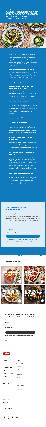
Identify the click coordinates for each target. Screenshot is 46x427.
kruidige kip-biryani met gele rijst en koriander (19, 130)
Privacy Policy (27, 241)
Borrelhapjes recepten (20, 385)
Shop (5, 380)
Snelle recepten (18, 382)
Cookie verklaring (6, 405)
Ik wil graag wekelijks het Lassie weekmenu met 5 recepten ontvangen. (22, 232)
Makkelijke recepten (19, 363)
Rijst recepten (18, 366)
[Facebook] (4, 418)
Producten (7, 367)
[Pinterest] (12, 418)
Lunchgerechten (19, 369)
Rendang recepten (19, 374)
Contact (6, 383)
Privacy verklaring (6, 402)
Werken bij (5, 396)
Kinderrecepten (18, 377)
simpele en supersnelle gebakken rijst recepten (22, 178)
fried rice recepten (12, 182)
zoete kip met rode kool (28, 147)
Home (5, 360)
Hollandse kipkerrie (15, 108)
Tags (5, 370)
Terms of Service (34, 241)
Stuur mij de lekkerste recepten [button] (11, 408)
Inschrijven (23, 236)
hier (22, 117)
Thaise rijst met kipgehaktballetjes (19, 98)
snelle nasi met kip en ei (28, 75)
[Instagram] (8, 418)
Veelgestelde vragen (6, 399)
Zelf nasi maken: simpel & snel (19, 82)
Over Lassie (8, 373)
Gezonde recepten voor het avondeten (23, 371)
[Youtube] (16, 418)
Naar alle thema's (21, 389)
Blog (5, 376)
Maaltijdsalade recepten (20, 380)
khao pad (20, 93)
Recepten (7, 364)
